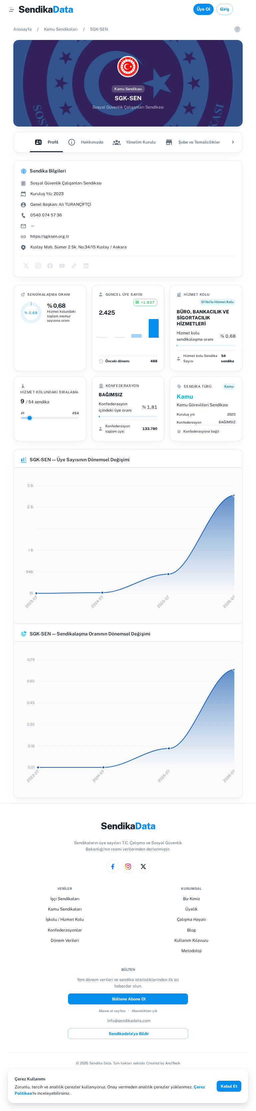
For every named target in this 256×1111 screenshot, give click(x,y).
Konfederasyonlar (65, 929)
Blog (191, 929)
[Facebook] (112, 866)
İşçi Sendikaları (64, 898)
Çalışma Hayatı (191, 919)
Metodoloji (191, 950)
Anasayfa (22, 29)
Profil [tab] (53, 142)
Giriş (224, 9)
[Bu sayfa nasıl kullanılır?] (237, 29)
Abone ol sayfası (112, 1011)
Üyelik (191, 909)
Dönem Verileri (65, 940)
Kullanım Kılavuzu (191, 940)
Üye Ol (203, 9)
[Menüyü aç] (11, 9)
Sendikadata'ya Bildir (129, 1033)
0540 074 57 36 (46, 214)
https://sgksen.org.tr (49, 236)
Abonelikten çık (144, 1011)
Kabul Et (229, 1086)
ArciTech (172, 1063)
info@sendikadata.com (129, 1020)
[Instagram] (128, 866)
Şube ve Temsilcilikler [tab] (199, 142)
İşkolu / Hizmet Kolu (65, 919)
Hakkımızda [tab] (92, 142)
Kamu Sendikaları (61, 29)
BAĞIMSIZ (111, 394)
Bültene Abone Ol (129, 998)
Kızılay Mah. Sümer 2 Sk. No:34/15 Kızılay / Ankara (78, 246)
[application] (128, 545)
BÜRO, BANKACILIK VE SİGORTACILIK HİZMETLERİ (203, 317)
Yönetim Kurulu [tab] (141, 142)
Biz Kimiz (191, 898)
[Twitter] (143, 866)
